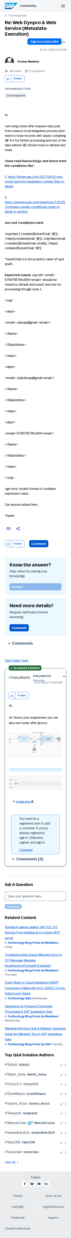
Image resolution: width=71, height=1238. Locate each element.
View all (10, 1162)
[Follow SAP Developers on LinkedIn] (46, 1183)
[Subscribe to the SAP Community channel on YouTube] (39, 1183)
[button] (8, 78)
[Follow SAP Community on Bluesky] (32, 1183)
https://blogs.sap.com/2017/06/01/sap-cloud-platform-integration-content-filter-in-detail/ (35, 181)
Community (28, 5)
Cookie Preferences (18, 1228)
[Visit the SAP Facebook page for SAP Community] (24, 1183)
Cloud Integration (15, 95)
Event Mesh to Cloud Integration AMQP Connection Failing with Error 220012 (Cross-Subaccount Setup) (35, 988)
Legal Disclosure (53, 1206)
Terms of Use (53, 1195)
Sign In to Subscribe (44, 41)
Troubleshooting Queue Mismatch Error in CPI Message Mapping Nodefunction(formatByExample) (33, 960)
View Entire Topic (17, 660)
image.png (23, 801)
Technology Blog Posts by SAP (29, 1044)
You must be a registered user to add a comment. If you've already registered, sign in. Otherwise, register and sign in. (34, 830)
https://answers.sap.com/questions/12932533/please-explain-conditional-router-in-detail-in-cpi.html (35, 206)
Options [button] (63, 42)
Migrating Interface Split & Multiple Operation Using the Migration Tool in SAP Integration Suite (35, 1034)
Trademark (18, 1217)
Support (53, 1217)
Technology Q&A (17, 15)
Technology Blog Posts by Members (33, 942)
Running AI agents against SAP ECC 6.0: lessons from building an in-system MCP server (32, 932)
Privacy (17, 1195)
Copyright (17, 1206)
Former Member (28, 61)
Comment (38, 543)
